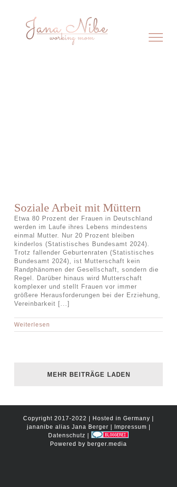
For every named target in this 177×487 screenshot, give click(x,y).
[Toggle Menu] (156, 37)
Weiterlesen (32, 324)
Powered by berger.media (88, 444)
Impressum (130, 427)
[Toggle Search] (123, 37)
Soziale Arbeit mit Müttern (77, 207)
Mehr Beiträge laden (88, 374)
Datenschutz (66, 435)
